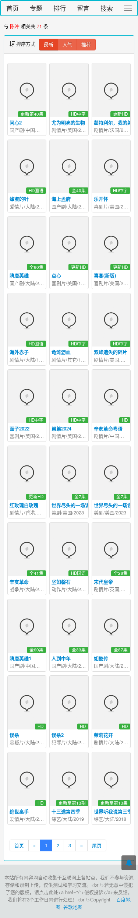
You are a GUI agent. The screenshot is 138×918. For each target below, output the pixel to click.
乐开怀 (101, 198)
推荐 (86, 44)
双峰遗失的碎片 (110, 351)
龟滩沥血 (61, 351)
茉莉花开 (103, 734)
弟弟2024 (61, 428)
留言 (83, 8)
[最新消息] (128, 862)
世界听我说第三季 (113, 811)
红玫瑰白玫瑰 (24, 505)
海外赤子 (19, 351)
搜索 (106, 8)
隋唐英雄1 (20, 658)
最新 (48, 44)
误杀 (14, 734)
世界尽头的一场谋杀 (115, 505)
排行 (59, 8)
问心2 (16, 122)
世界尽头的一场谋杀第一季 (80, 505)
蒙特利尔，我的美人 (115, 122)
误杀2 (58, 734)
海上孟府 (61, 198)
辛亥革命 (19, 581)
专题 (36, 8)
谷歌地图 (72, 906)
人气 (67, 44)
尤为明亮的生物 (68, 122)
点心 (56, 275)
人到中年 (61, 658)
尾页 (97, 845)
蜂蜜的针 (19, 198)
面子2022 (19, 428)
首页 (12, 8)
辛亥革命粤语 (108, 428)
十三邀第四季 (66, 811)
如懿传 (101, 658)
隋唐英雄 (19, 275)
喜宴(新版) (105, 275)
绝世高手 (19, 811)
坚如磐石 (61, 581)
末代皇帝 (103, 581)
